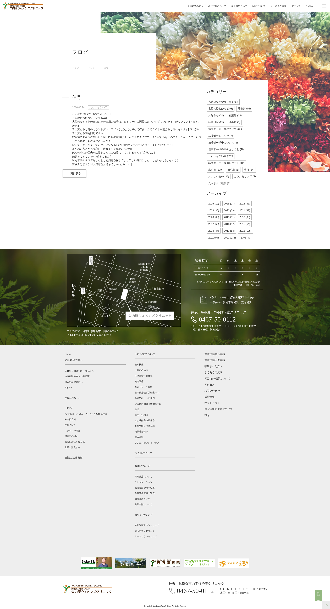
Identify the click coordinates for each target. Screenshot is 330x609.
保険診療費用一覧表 (145, 487)
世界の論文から (72, 447)
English (309, 6)
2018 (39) (244, 217)
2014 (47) (213, 230)
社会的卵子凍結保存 (145, 420)
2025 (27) (229, 203)
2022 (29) (229, 210)
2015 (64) (244, 224)
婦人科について (239, 6)
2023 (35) (213, 210)
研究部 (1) (233, 169)
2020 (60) (213, 217)
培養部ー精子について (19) (223, 142)
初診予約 (318, 598)
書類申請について (143, 504)
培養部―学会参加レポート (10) (226, 162)
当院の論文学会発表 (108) (223, 101)
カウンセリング (144, 514)
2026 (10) (213, 203)
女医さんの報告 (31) (220, 183)
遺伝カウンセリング (145, 531)
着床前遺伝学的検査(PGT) (147, 392)
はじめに (69, 408)
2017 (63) (213, 224)
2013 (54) (229, 230)
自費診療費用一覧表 (145, 493)
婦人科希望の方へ (73, 382)
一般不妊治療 (141, 370)
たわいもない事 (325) (220, 156)
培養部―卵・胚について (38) (225, 129)
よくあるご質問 (278, 6)
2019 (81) (229, 217)
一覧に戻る (74, 173)
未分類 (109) (215, 169)
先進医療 (139, 381)
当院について (259, 6)
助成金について (142, 499)
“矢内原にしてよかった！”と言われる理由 (86, 414)
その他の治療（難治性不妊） (149, 403)
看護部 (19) (235, 115)
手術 (137, 409)
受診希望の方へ (195, 6)
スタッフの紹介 (72, 430)
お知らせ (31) (216, 115)
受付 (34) (249, 169)
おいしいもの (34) (218, 176)
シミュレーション (143, 482)
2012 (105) (245, 230)
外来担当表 (70, 419)
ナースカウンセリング (146, 536)
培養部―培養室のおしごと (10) (226, 149)
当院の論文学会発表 (75, 441)
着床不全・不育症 (143, 387)
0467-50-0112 (217, 319)
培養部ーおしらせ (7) (220, 135)
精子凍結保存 (141, 431)
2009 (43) (246, 237)
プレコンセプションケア (147, 442)
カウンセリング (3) (245, 176)
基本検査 (139, 364)
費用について (142, 466)
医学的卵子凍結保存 (145, 426)
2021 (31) (244, 210)
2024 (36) (244, 203)
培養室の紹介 (71, 436)
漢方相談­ (139, 437)
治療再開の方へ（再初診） (78, 376)
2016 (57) (229, 224)
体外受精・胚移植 (143, 375)
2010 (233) (230, 237)
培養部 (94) (244, 108)
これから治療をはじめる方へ (79, 370)
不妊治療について (217, 6)
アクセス (296, 6)
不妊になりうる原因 (145, 398)
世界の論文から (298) (220, 108)
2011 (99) (213, 237)
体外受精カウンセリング (147, 525)
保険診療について (143, 476)
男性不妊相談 (141, 415)
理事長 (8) (234, 122)
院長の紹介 (70, 425)
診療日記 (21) (216, 122)
